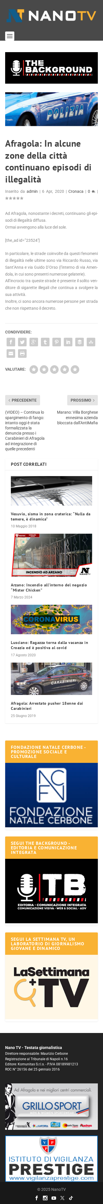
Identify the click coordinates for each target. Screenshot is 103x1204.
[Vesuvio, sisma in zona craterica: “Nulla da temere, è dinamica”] (51, 491)
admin (32, 191)
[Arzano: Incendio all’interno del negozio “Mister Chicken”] (51, 555)
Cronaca (76, 191)
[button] (51, 68)
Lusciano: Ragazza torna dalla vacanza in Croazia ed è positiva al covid (49, 645)
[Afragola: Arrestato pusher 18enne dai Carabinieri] (51, 679)
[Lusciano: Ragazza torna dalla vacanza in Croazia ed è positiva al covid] (51, 619)
